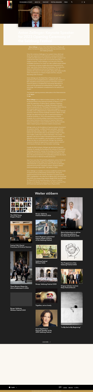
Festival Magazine (56, 2)
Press (65, 2)
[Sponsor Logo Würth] (71, 388)
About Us (37, 2)
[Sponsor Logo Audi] (60, 387)
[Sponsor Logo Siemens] (65, 388)
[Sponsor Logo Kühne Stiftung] (76, 387)
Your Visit (45, 2)
